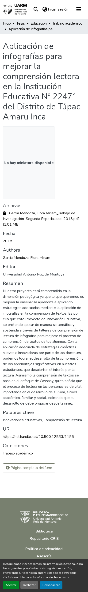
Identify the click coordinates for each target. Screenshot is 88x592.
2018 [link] (7, 241)
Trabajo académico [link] (67, 23)
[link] (44, 218)
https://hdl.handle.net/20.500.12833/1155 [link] (38, 436)
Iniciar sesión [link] (58, 9)
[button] (15, 9)
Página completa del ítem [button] (31, 467)
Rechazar (29, 585)
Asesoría (44, 556)
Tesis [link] (20, 23)
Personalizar (51, 585)
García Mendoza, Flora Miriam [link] (26, 257)
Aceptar (11, 585)
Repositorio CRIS (44, 538)
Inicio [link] (7, 23)
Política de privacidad (44, 548)
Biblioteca (44, 531)
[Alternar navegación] (78, 9)
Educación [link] (39, 23)
